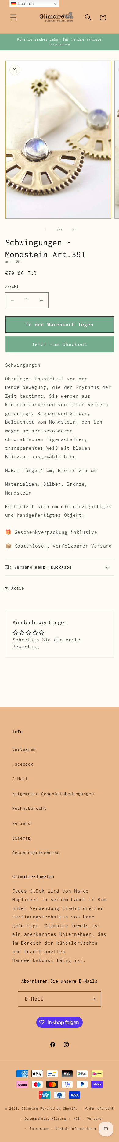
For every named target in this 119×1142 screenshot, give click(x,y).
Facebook (22, 764)
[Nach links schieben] (45, 230)
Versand (21, 823)
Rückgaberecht (29, 808)
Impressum (39, 1128)
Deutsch (25, 3)
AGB (77, 1118)
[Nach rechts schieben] (73, 230)
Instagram (24, 749)
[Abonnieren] (93, 999)
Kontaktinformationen (76, 1128)
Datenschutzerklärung (45, 1118)
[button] (13, 17)
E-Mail (20, 778)
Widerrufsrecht (99, 1108)
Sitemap (21, 838)
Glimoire (30, 1108)
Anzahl (12, 287)
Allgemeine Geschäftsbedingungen (53, 793)
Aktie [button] (17, 588)
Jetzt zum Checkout (59, 344)
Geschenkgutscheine (36, 852)
